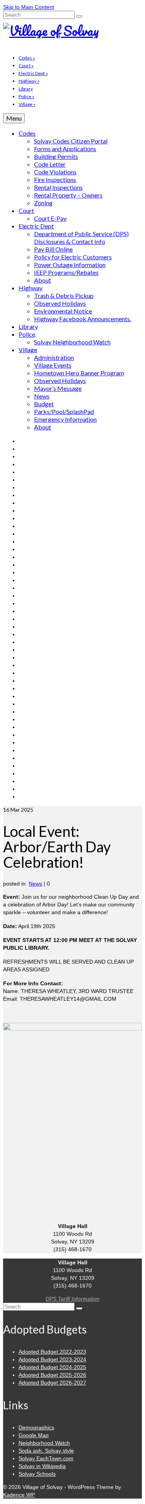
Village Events (53, 365)
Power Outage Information (70, 264)
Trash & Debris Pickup (64, 295)
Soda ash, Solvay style (46, 1451)
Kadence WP (19, 1495)
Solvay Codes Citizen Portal (70, 141)
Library (26, 89)
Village (27, 104)
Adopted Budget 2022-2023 (52, 1352)
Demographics (36, 1427)
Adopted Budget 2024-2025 (52, 1367)
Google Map (34, 1435)
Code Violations (55, 171)
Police (26, 96)
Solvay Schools (37, 1474)
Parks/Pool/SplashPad (64, 411)
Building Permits (56, 156)
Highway (29, 81)
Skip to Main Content (28, 7)
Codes (27, 58)
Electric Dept (33, 73)
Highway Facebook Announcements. (82, 318)
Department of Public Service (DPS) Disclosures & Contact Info (81, 237)
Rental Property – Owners (68, 195)
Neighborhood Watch (44, 1443)
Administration (54, 357)
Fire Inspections (55, 179)
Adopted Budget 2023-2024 (52, 1359)
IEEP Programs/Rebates (66, 272)
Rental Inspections (58, 187)
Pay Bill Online (53, 249)
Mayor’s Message (58, 388)
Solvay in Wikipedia (42, 1466)
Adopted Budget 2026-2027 (52, 1383)
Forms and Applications (65, 148)
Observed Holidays (60, 303)
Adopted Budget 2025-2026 (52, 1375)
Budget (44, 403)
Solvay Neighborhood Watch (72, 342)
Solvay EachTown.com (46, 1458)
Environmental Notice (63, 311)
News (41, 396)
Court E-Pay (50, 218)
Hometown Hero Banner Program (79, 372)
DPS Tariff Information (72, 1299)
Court (26, 65)
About (42, 280)
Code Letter (50, 164)
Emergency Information (65, 419)
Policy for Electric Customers (73, 257)
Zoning (43, 202)
